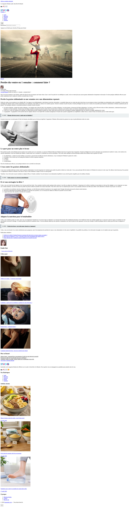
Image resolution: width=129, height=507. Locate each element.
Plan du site (6, 499)
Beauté (5, 18)
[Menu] (5, 12)
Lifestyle (6, 17)
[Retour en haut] (2, 505)
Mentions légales (7, 497)
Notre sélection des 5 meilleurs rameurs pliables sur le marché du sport (20, 237)
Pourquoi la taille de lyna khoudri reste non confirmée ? (14, 357)
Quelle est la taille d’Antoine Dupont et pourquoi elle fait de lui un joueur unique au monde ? (25, 235)
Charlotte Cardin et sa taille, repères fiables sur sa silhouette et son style (17, 359)
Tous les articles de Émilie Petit (6, 251)
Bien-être (6, 16)
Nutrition (6, 20)
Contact (3, 12)
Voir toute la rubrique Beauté (7, 360)
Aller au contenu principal (7, 1)
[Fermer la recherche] (2, 23)
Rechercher (3, 25)
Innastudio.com (8, 502)
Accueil (2, 92)
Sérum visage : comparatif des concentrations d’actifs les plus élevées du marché (19, 356)
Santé (5, 14)
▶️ (8, 369)
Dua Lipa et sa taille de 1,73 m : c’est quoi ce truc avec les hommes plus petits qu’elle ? (24, 236)
